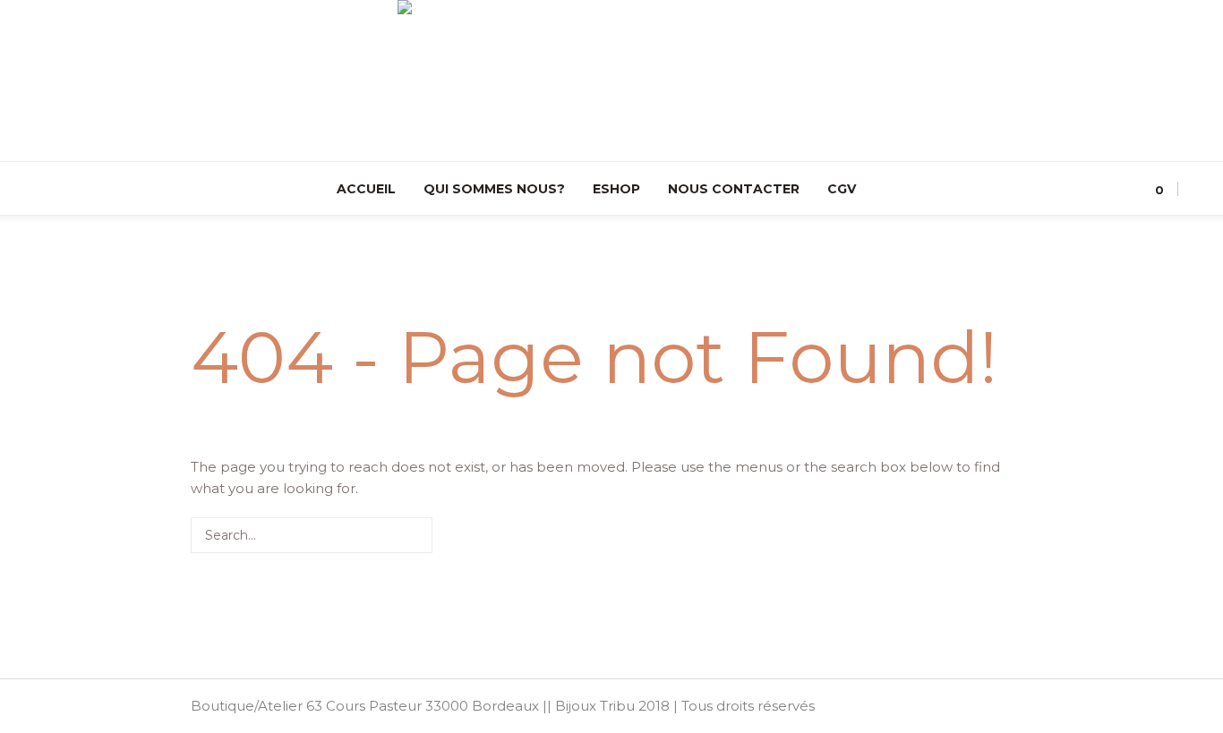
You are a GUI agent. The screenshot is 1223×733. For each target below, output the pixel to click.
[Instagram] (27, 190)
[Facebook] (53, 190)
